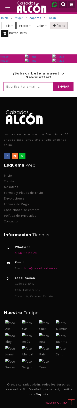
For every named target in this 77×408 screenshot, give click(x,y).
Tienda (9, 181)
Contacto (11, 221)
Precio (24, 26)
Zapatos (35, 18)
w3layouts (40, 394)
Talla (7, 26)
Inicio (5, 18)
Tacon (51, 18)
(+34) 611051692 (26, 253)
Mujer (19, 18)
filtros (60, 26)
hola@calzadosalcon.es (40, 268)
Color (41, 26)
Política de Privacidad (20, 216)
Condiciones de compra (22, 210)
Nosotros (11, 187)
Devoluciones (14, 198)
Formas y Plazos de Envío (23, 193)
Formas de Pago (16, 204)
